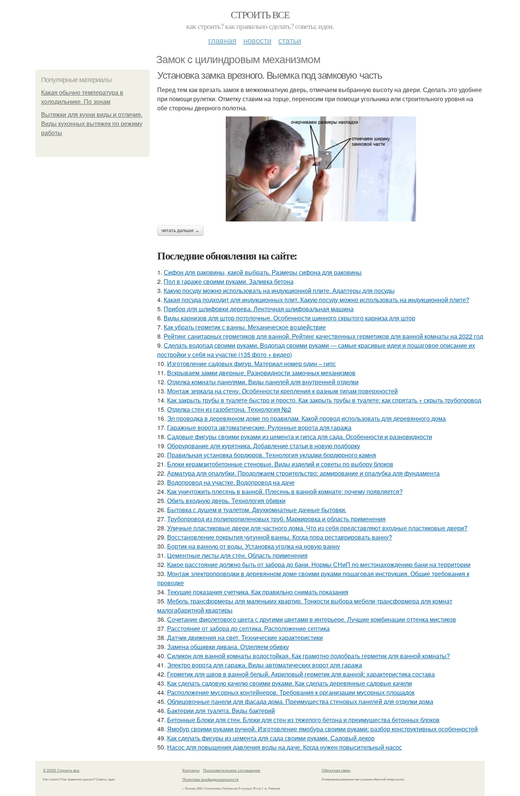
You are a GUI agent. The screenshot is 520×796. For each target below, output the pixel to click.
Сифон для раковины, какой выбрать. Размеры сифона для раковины (263, 272)
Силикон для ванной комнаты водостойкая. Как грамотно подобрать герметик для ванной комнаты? (308, 655)
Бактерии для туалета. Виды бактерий (221, 710)
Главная (222, 40)
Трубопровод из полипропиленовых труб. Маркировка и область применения (276, 518)
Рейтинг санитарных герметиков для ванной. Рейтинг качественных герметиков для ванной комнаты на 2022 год (323, 336)
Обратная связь (336, 770)
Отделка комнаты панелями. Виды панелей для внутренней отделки (263, 381)
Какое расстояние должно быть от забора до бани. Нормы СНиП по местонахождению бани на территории (319, 564)
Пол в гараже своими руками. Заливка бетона (228, 281)
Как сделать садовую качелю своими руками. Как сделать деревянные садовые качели (289, 683)
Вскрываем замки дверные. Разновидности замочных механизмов (261, 372)
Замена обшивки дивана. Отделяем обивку (228, 646)
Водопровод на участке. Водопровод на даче (231, 482)
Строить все (260, 14)
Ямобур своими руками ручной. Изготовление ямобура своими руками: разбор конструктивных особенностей (322, 728)
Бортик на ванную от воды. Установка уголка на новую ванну (253, 546)
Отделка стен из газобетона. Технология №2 (229, 409)
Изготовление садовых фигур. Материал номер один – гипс (251, 363)
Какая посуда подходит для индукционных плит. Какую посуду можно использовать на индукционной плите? (316, 299)
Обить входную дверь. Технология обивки (226, 500)
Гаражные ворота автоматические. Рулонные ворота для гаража (259, 427)
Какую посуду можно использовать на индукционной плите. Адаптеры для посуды (279, 290)
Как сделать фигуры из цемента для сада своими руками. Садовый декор (271, 738)
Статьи (289, 40)
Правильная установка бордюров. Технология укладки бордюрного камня (271, 455)
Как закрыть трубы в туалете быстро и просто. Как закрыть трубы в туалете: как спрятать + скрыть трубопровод (324, 400)
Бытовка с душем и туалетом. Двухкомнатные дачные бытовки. (256, 509)
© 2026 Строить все (61, 770)
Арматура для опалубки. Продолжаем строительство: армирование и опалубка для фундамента (303, 473)
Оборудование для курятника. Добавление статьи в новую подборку (263, 445)
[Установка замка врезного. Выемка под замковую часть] (321, 168)
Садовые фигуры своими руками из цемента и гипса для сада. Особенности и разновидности (299, 436)
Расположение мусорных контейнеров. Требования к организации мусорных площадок (291, 692)
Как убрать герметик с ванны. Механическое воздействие (245, 327)
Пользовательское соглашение (231, 770)
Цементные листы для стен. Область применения (237, 555)
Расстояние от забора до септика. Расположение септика (248, 628)
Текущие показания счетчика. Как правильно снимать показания (257, 591)
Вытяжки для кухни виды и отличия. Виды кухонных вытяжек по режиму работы (91, 123)
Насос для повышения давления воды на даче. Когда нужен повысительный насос (284, 747)
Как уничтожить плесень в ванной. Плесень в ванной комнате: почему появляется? (285, 491)
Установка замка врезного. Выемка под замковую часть (269, 75)
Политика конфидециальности (210, 779)
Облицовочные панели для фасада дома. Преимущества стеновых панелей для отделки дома (300, 701)
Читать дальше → (180, 230)
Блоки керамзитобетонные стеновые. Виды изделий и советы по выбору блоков (280, 464)
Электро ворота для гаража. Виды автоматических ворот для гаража (264, 665)
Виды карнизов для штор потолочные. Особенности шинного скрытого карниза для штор (289, 318)
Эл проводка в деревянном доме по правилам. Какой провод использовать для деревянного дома (306, 418)
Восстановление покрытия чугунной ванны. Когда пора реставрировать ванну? (279, 537)
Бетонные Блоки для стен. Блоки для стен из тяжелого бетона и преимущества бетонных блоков (303, 719)
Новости (257, 40)
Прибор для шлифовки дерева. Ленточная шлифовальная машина (259, 308)
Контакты (190, 770)
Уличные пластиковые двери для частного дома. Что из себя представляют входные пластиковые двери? (317, 528)
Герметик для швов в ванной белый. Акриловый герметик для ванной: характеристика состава (301, 674)
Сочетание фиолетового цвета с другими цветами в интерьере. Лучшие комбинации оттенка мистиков (311, 619)
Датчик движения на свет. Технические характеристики (245, 637)
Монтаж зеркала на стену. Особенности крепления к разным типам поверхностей (282, 391)
